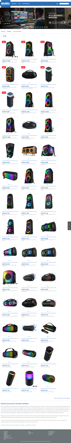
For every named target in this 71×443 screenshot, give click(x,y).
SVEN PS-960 (44, 61)
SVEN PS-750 (25, 213)
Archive (5, 439)
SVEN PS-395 (25, 289)
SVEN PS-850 (25, 188)
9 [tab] (42, 27)
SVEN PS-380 (5, 315)
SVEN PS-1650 (6, 61)
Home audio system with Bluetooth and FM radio (28, 163)
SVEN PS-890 (5, 86)
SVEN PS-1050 (45, 111)
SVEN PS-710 (25, 238)
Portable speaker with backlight (6, 391)
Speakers (9, 31)
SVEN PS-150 (5, 390)
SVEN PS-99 (44, 390)
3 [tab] (29, 27)
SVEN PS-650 (44, 264)
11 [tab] (47, 27)
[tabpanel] (35, 18)
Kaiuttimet (5, 432)
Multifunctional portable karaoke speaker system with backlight (48, 240)
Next (69, 18)
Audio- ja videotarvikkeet (8, 438)
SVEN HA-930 (25, 162)
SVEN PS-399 (25, 86)
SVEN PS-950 (44, 137)
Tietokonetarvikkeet (7, 435)
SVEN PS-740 (44, 213)
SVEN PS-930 (5, 162)
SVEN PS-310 (44, 86)
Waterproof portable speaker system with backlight (48, 290)
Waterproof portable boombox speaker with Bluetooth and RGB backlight (28, 138)
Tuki (19, 3)
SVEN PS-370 (44, 315)
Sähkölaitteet (6, 436)
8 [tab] (40, 27)
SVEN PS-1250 (25, 111)
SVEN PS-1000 (6, 137)
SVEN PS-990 (25, 137)
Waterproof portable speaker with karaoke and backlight (9, 342)
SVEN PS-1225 (25, 61)
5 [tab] (33, 27)
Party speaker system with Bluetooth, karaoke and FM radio (9, 62)
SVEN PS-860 (5, 188)
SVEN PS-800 (44, 188)
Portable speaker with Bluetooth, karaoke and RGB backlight (9, 291)
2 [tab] (26, 27)
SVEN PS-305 (5, 111)
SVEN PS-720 (5, 238)
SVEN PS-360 (5, 340)
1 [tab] (24, 27)
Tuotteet (14, 3)
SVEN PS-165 (25, 365)
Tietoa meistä (25, 3)
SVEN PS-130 (25, 390)
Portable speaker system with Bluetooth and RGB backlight (28, 316)
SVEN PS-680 (44, 238)
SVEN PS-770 (5, 213)
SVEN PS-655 (25, 264)
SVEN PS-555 (5, 289)
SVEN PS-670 (5, 264)
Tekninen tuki (30, 432)
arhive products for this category (62, 398)
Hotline (29, 433)
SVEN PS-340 (25, 340)
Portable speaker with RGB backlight (26, 391)
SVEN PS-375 (25, 315)
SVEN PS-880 (44, 162)
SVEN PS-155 (44, 365)
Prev (2, 18)
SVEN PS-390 (44, 289)
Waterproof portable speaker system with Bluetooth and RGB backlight (29, 291)
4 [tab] (31, 27)
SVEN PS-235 (5, 365)
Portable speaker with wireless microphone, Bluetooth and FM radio (47, 342)
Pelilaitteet (6, 434)
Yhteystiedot (50, 433)
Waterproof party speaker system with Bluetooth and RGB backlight (9, 88)
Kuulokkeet (6, 433)
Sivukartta (50, 434)
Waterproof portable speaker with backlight (47, 87)
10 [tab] (44, 27)
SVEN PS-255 (44, 340)
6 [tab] (35, 27)
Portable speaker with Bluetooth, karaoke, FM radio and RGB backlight (48, 164)
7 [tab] (38, 27)
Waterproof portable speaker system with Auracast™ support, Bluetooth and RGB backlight (29, 88)
